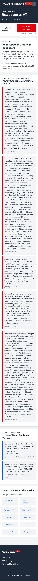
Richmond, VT (9, 524)
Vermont (13, 19)
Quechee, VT (26, 510)
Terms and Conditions (10, 564)
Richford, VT (26, 517)
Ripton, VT (25, 524)
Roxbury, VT (26, 532)
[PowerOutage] (11, 551)
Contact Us (6, 557)
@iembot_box (9, 457)
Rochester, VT (9, 532)
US (6, 19)
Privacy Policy (7, 561)
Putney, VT (8, 517)
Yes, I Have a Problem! (26, 28)
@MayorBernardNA (11, 475)
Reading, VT (8, 500)
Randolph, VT (9, 510)
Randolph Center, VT (25, 501)
